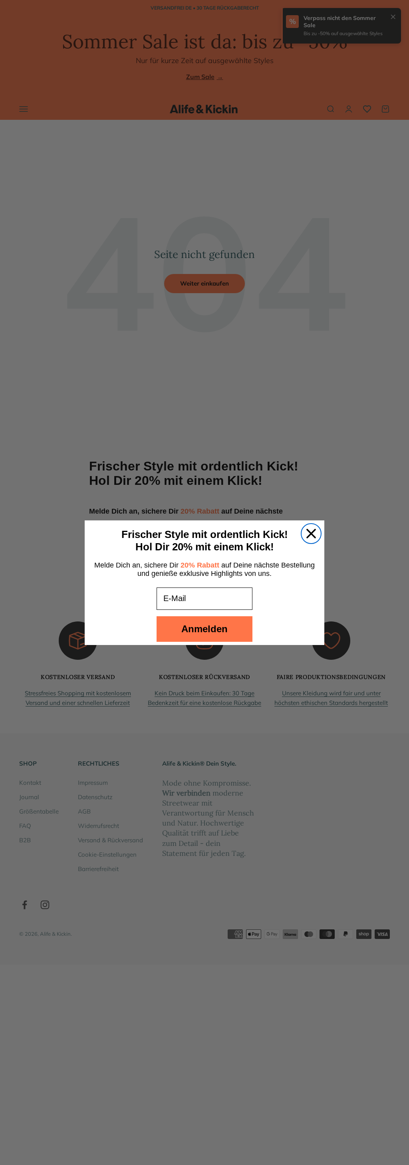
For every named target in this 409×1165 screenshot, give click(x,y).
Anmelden (204, 628)
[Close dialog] (311, 534)
